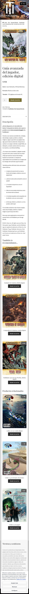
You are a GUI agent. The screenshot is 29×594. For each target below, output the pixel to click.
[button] (24, 31)
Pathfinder (21, 22)
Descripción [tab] (6, 116)
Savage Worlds (14, 22)
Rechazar (14, 586)
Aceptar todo (14, 583)
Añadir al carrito (15, 100)
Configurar (14, 590)
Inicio (5, 22)
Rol (9, 22)
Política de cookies (21, 579)
